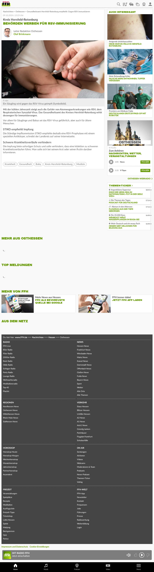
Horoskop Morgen (11, 456)
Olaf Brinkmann (22, 34)
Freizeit (7, 490)
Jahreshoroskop (10, 467)
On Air (80, 448)
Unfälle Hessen (83, 414)
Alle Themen (82, 395)
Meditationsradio (10, 384)
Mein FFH (150, 3)
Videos (80, 460)
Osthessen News (10, 410)
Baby (38, 164)
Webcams (81, 463)
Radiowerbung (83, 520)
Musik (46, 569)
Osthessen (20, 12)
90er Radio (7, 354)
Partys (6, 539)
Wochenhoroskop (10, 460)
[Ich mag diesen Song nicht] (147, 555)
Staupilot (131, 3)
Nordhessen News (11, 407)
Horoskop (9, 448)
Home (15, 569)
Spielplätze (7, 497)
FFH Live (7, 346)
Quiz (5, 535)
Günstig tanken (83, 429)
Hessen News (83, 346)
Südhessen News (10, 422)
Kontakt (80, 501)
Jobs (79, 509)
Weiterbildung (83, 524)
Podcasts (81, 471)
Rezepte (6, 501)
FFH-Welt (82, 490)
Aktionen (81, 456)
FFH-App (81, 494)
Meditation (7, 505)
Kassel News (82, 361)
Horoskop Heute (10, 452)
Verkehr (82, 403)
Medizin (80, 164)
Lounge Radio (8, 376)
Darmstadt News (84, 365)
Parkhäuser (82, 433)
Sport (79, 384)
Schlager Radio (9, 369)
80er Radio (7, 350)
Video (108, 569)
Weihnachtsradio (10, 380)
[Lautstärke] (128, 555)
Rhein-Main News (10, 418)
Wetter (137, 3)
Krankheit (10, 164)
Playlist (125, 3)
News (80, 342)
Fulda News (82, 376)
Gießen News (83, 373)
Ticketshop (7, 516)
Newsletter (82, 497)
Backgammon (8, 531)
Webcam (144, 3)
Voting (80, 482)
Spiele (5, 524)
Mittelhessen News (11, 414)
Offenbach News (84, 369)
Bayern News (82, 380)
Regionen (8, 403)
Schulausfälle (82, 441)
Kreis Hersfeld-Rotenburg (58, 164)
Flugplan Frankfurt (84, 437)
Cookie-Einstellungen (39, 547)
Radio (6, 342)
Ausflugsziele (8, 509)
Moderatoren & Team (86, 467)
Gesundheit (25, 164)
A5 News (81, 422)
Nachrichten (8, 12)
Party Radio (8, 373)
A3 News (81, 418)
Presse (80, 516)
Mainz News (82, 357)
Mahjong (6, 528)
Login (79, 528)
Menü (139, 569)
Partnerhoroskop (10, 471)
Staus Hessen (83, 407)
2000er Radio (9, 357)
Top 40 (6, 388)
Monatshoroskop (10, 463)
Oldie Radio (8, 365)
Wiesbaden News (84, 354)
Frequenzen (82, 505)
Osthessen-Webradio (139, 179)
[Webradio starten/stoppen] (141, 555)
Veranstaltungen (10, 494)
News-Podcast (83, 475)
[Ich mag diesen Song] (136, 555)
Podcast (77, 569)
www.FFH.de (21, 337)
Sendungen (81, 452)
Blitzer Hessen (83, 410)
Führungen (81, 512)
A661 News (82, 425)
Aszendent (7, 475)
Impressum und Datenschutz (15, 547)
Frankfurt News (83, 350)
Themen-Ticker (120, 185)
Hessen (51, 337)
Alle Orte (81, 391)
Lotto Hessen (8, 520)
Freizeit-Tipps (9, 512)
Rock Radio (7, 361)
